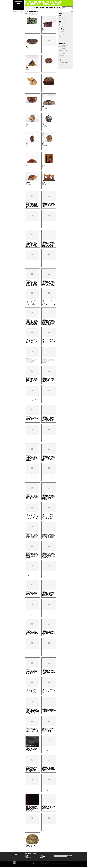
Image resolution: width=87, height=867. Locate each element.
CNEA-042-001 (44, 727)
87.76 (43, 181)
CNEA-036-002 (44, 202)
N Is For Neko (28, 182)
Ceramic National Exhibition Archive (64, 62)
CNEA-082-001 (44, 805)
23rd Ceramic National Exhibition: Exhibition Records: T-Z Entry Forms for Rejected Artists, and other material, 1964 (48, 399)
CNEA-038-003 (28, 416)
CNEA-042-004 (28, 766)
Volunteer (34, 861)
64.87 (43, 123)
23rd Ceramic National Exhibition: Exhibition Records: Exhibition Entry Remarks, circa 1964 (32, 418)
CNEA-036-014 (44, 319)
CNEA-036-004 (44, 222)
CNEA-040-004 (28, 630)
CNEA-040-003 (44, 611)
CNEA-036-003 (28, 222)
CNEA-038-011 (28, 494)
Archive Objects (61, 17)
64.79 (43, 47)
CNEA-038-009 (28, 474)
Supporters (37, 861)
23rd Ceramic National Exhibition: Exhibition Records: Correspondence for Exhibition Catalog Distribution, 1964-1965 (48, 205)
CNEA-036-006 (44, 241)
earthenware (61, 22)
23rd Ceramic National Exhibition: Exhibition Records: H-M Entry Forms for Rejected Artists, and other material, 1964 (48, 380)
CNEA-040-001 (44, 591)
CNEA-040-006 (28, 649)
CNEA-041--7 (27, 727)
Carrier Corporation (62, 52)
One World (44, 164)
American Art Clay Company (63, 45)
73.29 (26, 181)
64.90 (26, 142)
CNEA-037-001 (28, 358)
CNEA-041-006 (28, 708)
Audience (43, 182)
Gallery (58, 7)
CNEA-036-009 (28, 280)
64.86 (26, 123)
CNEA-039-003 (44, 513)
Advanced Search (50, 7)
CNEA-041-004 (28, 688)
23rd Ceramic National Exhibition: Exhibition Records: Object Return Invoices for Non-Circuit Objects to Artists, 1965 (48, 613)
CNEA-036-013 (28, 319)
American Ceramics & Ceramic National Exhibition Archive (43, 3)
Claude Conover (61, 33)
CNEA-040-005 (44, 630)
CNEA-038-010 (44, 474)
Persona (43, 28)
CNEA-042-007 (44, 786)
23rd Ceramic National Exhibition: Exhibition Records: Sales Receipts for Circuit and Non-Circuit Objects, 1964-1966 (48, 691)
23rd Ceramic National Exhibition (33, 13)
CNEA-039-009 (44, 572)
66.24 (43, 163)
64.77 (43, 27)
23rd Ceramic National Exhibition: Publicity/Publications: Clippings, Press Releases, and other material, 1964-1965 (48, 769)
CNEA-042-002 (28, 747)
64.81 (43, 64)
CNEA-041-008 (44, 708)
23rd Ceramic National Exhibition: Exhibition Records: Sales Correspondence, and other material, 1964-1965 (48, 672)
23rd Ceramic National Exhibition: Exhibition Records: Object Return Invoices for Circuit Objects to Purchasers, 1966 (31, 672)
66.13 (26, 163)
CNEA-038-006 (44, 436)
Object (43, 106)
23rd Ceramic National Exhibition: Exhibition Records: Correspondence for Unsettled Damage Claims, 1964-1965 (48, 341)
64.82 (26, 86)
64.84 (26, 103)
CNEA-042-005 (44, 766)
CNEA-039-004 (28, 533)
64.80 (26, 66)
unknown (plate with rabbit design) (32, 845)
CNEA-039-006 (28, 552)
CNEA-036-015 (28, 338)
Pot (26, 164)
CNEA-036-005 (28, 241)
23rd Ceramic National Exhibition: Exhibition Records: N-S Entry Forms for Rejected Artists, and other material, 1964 (32, 399)
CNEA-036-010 (44, 280)
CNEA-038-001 (28, 397)
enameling (60, 24)
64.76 (26, 26)
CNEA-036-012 (44, 299)
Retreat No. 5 (44, 48)
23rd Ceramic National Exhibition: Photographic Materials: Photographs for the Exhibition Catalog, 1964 (49, 710)
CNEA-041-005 (44, 688)
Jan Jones (60, 39)
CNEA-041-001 (44, 649)
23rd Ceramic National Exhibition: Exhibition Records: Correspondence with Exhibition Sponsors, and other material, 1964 (32, 497)
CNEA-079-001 (28, 805)
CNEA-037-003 (28, 377)
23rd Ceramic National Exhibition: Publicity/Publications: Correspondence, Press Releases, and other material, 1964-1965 (48, 730)
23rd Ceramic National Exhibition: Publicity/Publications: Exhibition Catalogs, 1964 (31, 749)
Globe (43, 87)
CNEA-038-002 (44, 397)
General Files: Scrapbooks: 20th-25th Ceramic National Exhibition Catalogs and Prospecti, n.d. (49, 807)
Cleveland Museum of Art (62, 55)
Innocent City (28, 27)
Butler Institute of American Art (63, 48)
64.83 (43, 86)
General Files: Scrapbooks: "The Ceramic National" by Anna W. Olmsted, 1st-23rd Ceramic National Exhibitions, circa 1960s (32, 808)
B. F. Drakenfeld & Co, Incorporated (64, 46)
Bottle (27, 67)
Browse (42, 7)
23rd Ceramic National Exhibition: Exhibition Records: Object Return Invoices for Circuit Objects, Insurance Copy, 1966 (32, 633)
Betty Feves (60, 36)
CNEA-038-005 (28, 436)
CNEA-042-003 (44, 747)
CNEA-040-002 (28, 611)
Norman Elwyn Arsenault (62, 29)
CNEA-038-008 (44, 455)
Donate (28, 861)
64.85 (43, 105)
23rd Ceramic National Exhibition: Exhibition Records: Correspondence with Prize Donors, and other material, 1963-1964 (32, 477)
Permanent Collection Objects (63, 18)
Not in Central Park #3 (29, 87)
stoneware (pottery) (62, 26)
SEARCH (26, 861)
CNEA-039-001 (44, 494)
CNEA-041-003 (44, 669)
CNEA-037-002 (44, 358)
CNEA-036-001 (28, 202)
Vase (43, 65)
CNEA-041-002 (28, 669)
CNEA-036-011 (28, 299)
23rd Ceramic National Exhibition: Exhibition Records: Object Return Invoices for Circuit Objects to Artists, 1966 (48, 633)
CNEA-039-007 (44, 552)
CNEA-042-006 (28, 786)
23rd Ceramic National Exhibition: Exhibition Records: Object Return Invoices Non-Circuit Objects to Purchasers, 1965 (48, 652)
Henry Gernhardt (61, 38)
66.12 (43, 142)
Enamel (60, 67)
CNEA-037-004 (44, 377)
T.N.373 (27, 844)
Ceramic (60, 60)
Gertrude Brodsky (61, 31)
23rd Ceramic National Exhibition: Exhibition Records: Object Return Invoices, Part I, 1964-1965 (48, 574)
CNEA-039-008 (28, 572)
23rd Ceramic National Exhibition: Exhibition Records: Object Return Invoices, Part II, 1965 (31, 593)
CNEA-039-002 (28, 513)
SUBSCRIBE (31, 861)
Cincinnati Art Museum (62, 53)
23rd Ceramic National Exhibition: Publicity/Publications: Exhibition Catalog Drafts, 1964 (48, 749)
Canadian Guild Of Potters (63, 50)
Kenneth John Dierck (62, 34)
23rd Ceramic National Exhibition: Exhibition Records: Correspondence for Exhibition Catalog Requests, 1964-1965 (32, 224)
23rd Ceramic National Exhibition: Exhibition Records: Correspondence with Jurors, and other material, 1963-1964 (49, 438)
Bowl (26, 46)
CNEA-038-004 (44, 416)
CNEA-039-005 (44, 533)
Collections (36, 7)
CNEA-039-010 (28, 591)
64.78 (26, 45)
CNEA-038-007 (28, 455)
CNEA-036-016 (44, 338)
